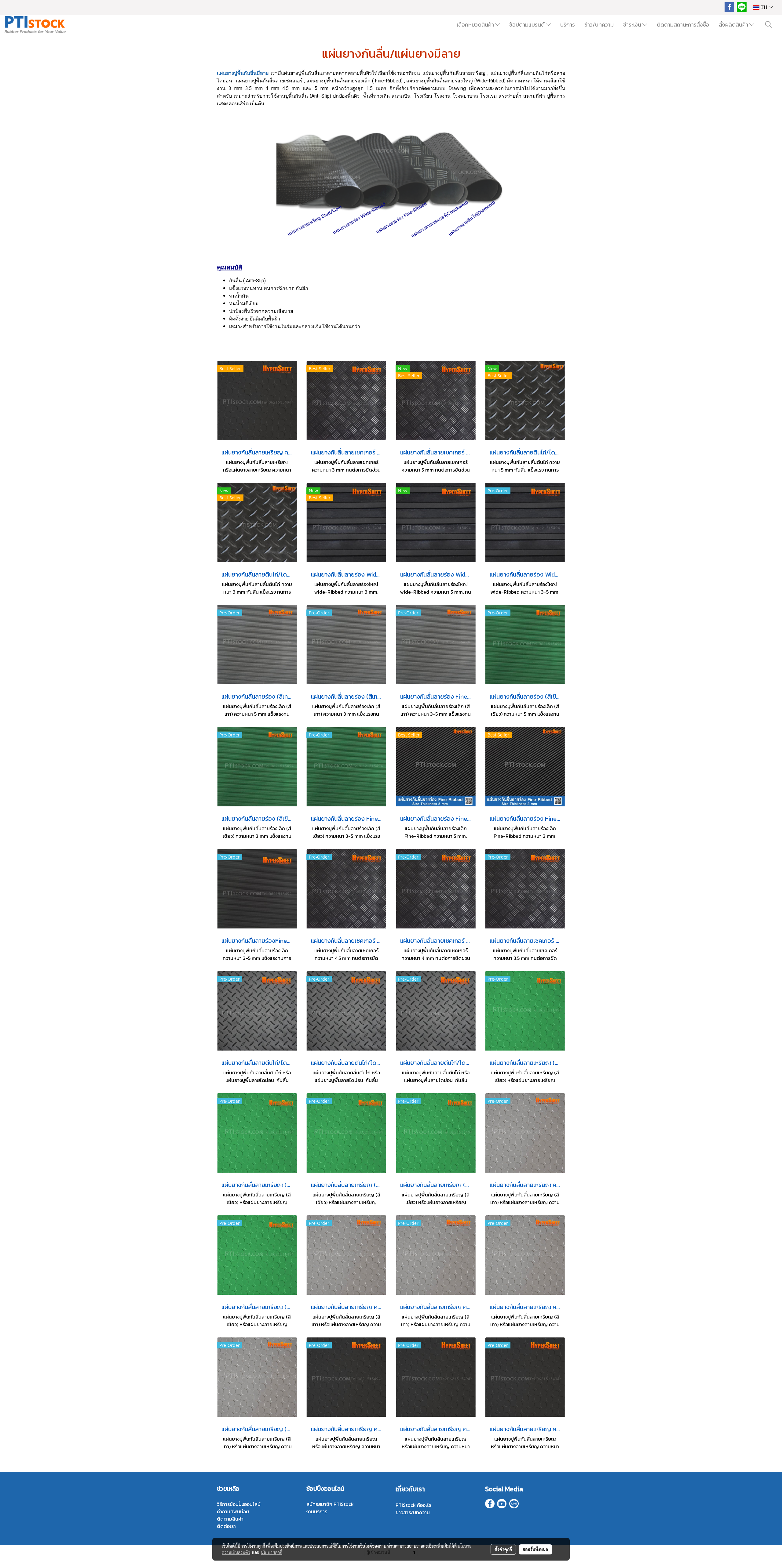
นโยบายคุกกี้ (271, 1552)
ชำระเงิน (632, 24)
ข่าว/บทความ (599, 24)
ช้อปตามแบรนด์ (527, 24)
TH (764, 7)
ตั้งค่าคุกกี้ (503, 1549)
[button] (768, 24)
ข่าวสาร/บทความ (413, 1512)
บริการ (567, 24)
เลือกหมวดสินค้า (476, 24)
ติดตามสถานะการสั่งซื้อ (683, 24)
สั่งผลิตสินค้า (734, 24)
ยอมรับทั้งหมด (535, 1549)
